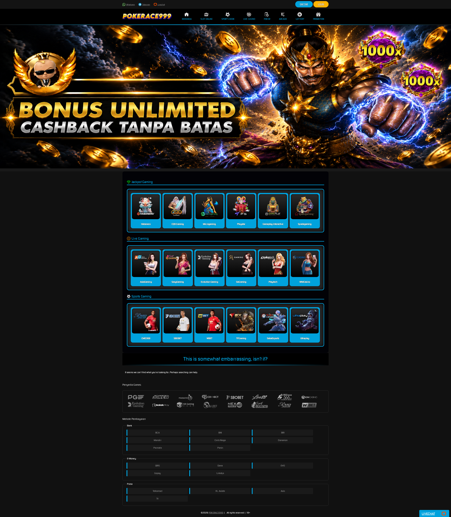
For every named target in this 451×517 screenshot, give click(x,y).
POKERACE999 (216, 512)
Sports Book (227, 19)
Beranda (187, 19)
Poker (267, 19)
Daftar (304, 4)
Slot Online (206, 19)
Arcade (283, 19)
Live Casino (249, 19)
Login (321, 4)
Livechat (161, 4)
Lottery (300, 19)
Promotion (318, 19)
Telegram (146, 4)
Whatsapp (130, 4)
